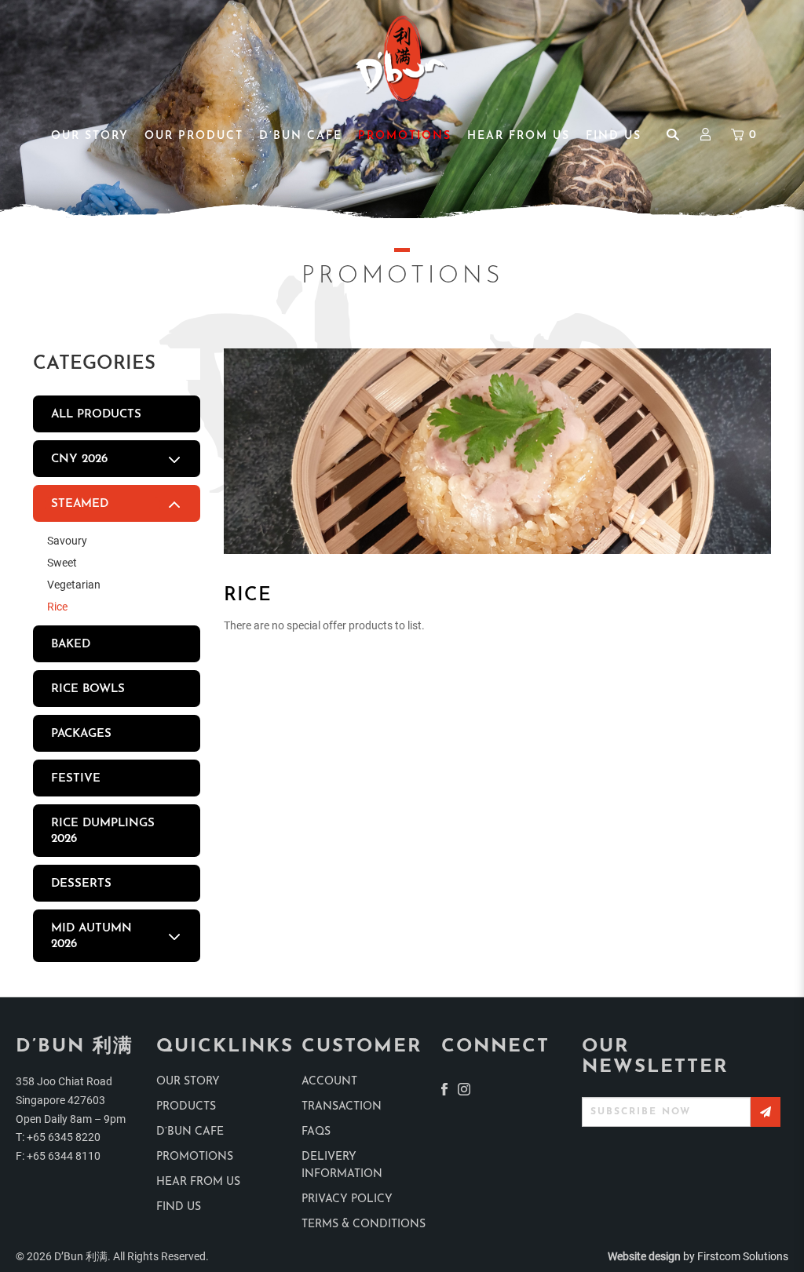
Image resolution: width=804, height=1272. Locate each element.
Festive (75, 779)
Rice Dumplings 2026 (103, 831)
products (186, 1107)
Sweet (62, 562)
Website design (644, 1256)
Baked (70, 645)
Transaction (342, 1107)
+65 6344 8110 (63, 1156)
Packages (81, 734)
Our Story (188, 1082)
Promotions (194, 1157)
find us (178, 1207)
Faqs (316, 1132)
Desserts (81, 884)
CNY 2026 (79, 459)
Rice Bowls (88, 689)
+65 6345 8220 (63, 1137)
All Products (96, 415)
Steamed (79, 504)
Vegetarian (73, 584)
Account (329, 1082)
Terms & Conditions (364, 1224)
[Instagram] (464, 1088)
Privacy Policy (347, 1199)
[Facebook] (444, 1088)
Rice (57, 606)
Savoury (67, 540)
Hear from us (198, 1182)
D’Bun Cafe (190, 1132)
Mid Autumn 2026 (91, 936)
